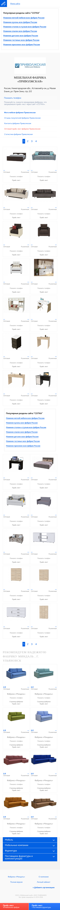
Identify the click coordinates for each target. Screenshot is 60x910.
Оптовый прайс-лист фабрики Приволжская (22, 129)
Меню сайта (15, 4)
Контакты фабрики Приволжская (17, 123)
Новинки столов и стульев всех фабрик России (24, 27)
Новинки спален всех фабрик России (20, 31)
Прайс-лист (16, 180)
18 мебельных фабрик (11, 906)
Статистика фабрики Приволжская (18, 134)
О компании (44, 877)
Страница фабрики (16, 702)
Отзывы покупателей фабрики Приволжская (22, 118)
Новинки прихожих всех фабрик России (21, 45)
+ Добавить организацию (43, 887)
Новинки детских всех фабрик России (20, 36)
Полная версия (16, 882)
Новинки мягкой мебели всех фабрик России (23, 18)
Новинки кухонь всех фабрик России (20, 22)
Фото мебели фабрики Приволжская (20, 113)
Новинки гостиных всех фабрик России (21, 40)
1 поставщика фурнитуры (41, 906)
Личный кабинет (43, 882)
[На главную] (3, 3)
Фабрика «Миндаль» (16, 877)
